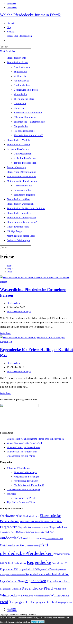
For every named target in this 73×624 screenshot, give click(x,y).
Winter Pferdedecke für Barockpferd (24, 443)
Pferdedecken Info (16, 57)
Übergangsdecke (19, 602)
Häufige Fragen (15, 231)
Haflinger (20, 532)
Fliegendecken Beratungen (26, 476)
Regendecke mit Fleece (12, 581)
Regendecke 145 (28, 569)
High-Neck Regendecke (34, 532)
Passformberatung (16, 167)
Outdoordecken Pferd (54, 538)
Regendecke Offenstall (10, 588)
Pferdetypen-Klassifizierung (21, 172)
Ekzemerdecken (9, 521)
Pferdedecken (13, 303)
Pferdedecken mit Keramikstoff (29, 485)
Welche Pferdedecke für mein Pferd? (30, 15)
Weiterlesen (5, 333)
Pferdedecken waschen (19, 213)
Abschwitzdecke (22, 67)
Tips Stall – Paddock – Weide (21, 502)
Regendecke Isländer (16, 575)
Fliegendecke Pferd (58, 527)
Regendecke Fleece (46, 569)
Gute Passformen (23, 153)
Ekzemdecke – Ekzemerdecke (29, 121)
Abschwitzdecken (30, 516)
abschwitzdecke (11, 516)
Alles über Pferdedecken (18, 468)
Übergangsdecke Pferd (26, 89)
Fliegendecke (21, 126)
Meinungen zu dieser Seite (21, 235)
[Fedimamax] (19, 406)
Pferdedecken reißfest (18, 199)
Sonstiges (11, 494)
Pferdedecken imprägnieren (21, 217)
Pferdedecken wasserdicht (20, 203)
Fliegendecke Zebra (7, 532)
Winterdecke (20, 94)
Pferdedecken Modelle (19, 140)
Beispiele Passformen (18, 149)
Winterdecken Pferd (42, 596)
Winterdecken (25, 595)
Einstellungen (37, 622)
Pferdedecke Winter (17, 563)
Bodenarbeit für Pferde (25, 498)
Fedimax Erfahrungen (18, 240)
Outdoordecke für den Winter (21, 456)
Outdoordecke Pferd (13, 545)
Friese (9, 271)
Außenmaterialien (23, 185)
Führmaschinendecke (25, 117)
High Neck (50, 532)
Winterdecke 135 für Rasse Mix (22, 451)
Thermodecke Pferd (24, 99)
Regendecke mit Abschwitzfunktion (47, 574)
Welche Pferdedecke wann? (21, 176)
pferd (43, 545)
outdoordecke (11, 538)
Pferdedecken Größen (18, 144)
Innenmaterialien (22, 190)
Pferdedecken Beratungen (19, 311)
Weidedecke (20, 76)
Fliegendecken (24, 527)
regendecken (35, 581)
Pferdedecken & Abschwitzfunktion (26, 208)
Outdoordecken (22, 85)
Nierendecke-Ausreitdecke (28, 112)
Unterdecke (20, 103)
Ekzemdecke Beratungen (25, 472)
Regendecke (20, 71)
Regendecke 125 (59, 563)
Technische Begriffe (24, 194)
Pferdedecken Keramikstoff (28, 135)
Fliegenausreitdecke (24, 130)
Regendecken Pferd (58, 581)
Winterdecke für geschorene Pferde (23, 447)
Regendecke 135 (9, 569)
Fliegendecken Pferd (40, 527)
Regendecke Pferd (37, 588)
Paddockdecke (21, 80)
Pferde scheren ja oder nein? (22, 222)
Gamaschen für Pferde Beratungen (23, 489)
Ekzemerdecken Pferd (30, 521)
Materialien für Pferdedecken (22, 181)
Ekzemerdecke (50, 516)
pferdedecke (12, 553)
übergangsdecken (65, 602)
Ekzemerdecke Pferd (51, 521)
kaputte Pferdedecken (25, 162)
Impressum (11, 4)
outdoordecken (34, 538)
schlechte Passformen (25, 158)
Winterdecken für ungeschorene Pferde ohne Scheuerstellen (35, 439)
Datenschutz (12, 7)
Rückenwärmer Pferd (18, 226)
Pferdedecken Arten (17, 62)
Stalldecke (19, 108)
